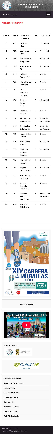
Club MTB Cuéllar (10, 411)
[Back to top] (47, 428)
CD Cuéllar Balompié (11, 393)
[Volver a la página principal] (26, 5)
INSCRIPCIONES (26, 304)
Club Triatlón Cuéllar (11, 416)
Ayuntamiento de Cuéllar (13, 383)
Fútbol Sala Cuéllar (11, 397)
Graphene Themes (20, 431)
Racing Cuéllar (9, 402)
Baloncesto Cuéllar (11, 407)
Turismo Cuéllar (10, 388)
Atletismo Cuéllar (9, 14)
